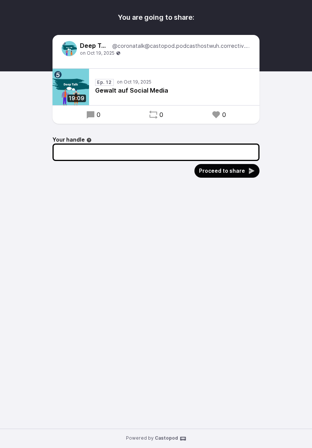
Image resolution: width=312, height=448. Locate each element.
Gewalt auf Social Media (131, 90)
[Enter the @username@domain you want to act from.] (89, 140)
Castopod (166, 438)
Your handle (69, 139)
